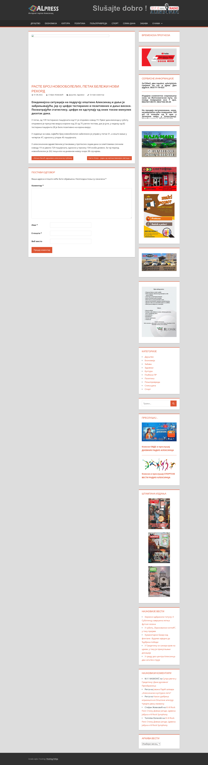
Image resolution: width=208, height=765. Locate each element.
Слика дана (129, 23)
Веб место (37, 241)
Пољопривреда (98, 23)
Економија (51, 23)
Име (35, 225)
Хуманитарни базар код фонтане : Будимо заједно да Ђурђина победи (156, 638)
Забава (144, 23)
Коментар (38, 185)
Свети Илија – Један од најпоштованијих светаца (108, 158)
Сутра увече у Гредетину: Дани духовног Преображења (159, 682)
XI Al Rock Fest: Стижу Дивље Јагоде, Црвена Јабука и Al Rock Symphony (159, 711)
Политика (80, 23)
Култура (66, 23)
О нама (156, 23)
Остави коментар (97, 95)
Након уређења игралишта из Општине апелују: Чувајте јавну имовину (158, 700)
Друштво (35, 23)
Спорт (115, 23)
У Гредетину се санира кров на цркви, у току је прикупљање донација (158, 649)
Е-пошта (37, 233)
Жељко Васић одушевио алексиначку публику (53, 158)
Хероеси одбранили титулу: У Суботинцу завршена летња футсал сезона (158, 620)
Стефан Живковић (55, 95)
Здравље (80, 95)
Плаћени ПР (151, 374)
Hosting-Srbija (52, 759)
